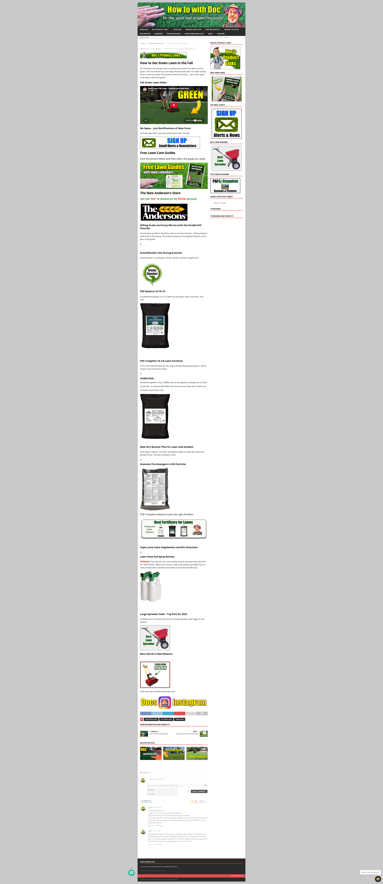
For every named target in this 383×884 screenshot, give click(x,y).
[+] (177, 785)
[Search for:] (233, 37)
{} (174, 785)
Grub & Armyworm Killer (194, 34)
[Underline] (154, 785)
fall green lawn (166, 719)
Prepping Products (212, 29)
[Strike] (157, 785)
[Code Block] (168, 785)
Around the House (231, 29)
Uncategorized (189, 49)
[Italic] (152, 785)
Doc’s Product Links (160, 29)
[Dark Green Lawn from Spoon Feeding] (197, 753)
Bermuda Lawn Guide (237, 876)
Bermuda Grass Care (193, 29)
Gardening (158, 34)
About (210, 34)
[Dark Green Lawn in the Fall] (174, 753)
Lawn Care (177, 29)
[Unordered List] (163, 785)
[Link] (171, 785)
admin (159, 49)
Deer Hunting (145, 34)
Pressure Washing (174, 34)
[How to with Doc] (191, 26)
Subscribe (221, 34)
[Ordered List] (160, 785)
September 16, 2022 (149, 49)
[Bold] (149, 785)
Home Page (144, 29)
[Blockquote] (166, 785)
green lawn (180, 719)
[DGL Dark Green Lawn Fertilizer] (151, 753)
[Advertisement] (225, 254)
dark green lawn (151, 719)
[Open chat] (378, 879)
